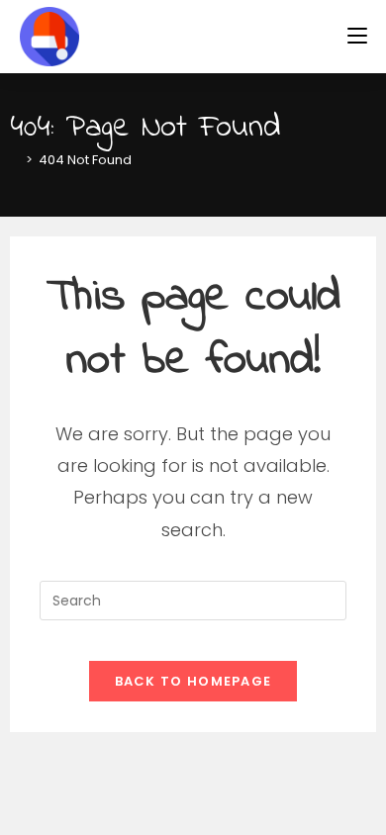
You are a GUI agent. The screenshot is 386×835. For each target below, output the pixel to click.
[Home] (15, 159)
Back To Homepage (193, 681)
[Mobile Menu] (357, 36)
